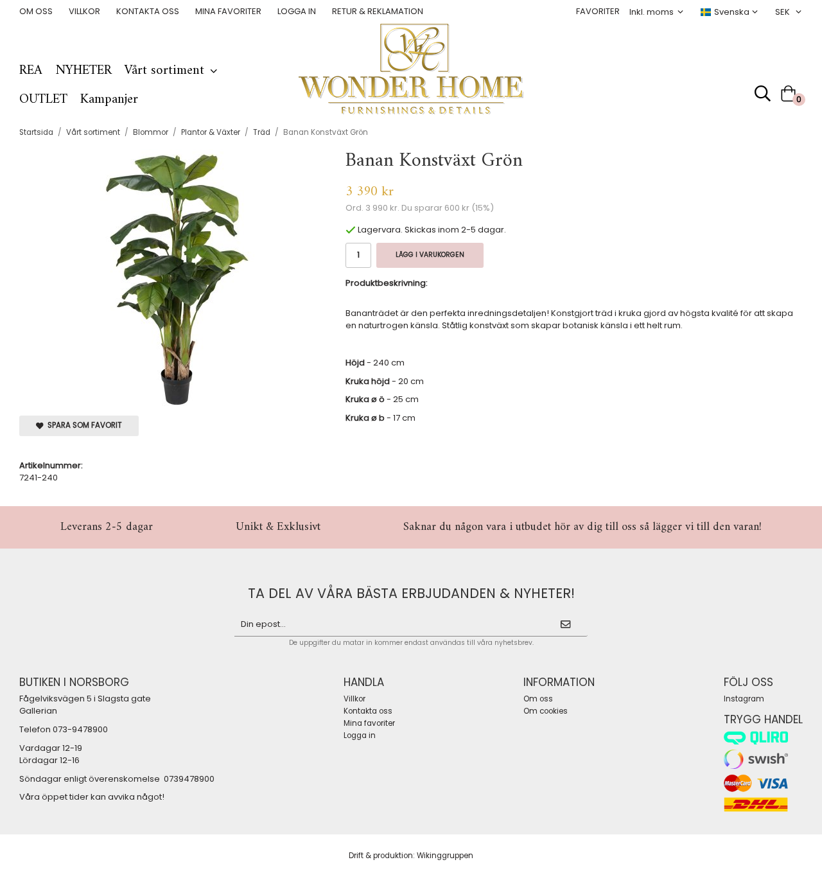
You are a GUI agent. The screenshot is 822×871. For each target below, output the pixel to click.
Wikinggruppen (445, 855)
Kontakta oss (147, 11)
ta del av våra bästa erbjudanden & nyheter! (411, 593)
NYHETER (83, 70)
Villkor (84, 11)
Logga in (296, 11)
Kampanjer (109, 99)
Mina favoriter (228, 11)
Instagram (744, 699)
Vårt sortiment (164, 70)
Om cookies (545, 711)
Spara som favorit (83, 425)
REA (30, 70)
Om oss (36, 11)
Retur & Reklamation (377, 11)
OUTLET (43, 99)
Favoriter (598, 11)
